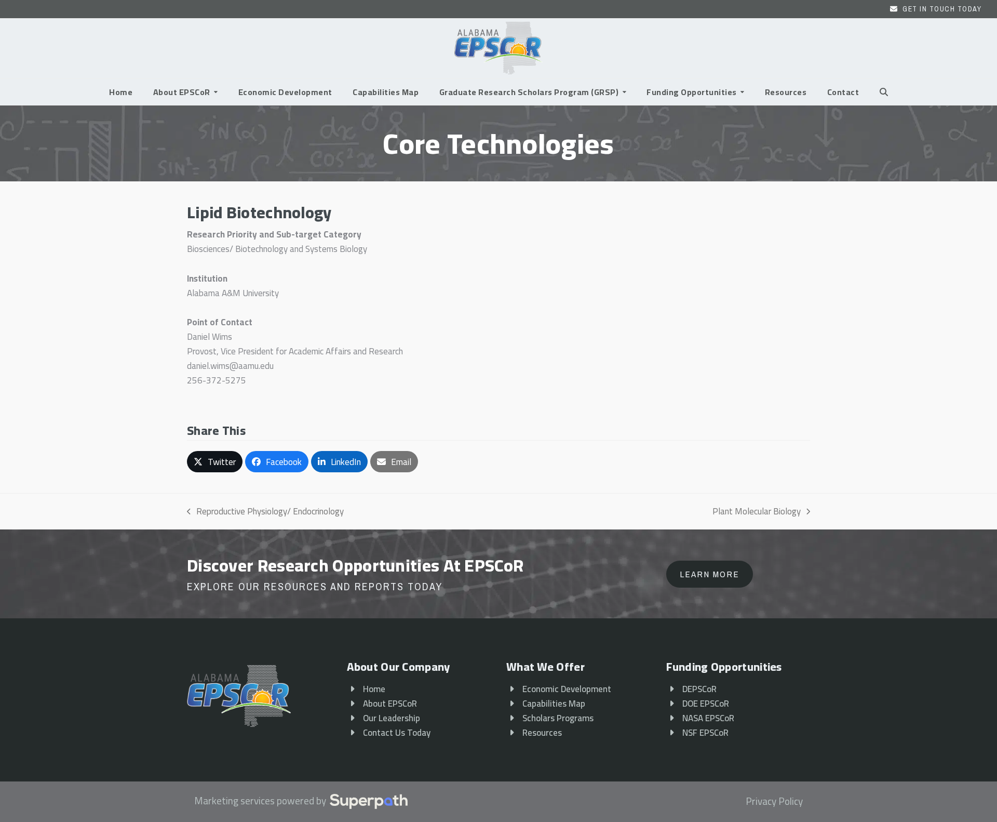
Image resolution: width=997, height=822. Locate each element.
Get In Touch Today (941, 9)
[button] (883, 92)
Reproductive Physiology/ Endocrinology (265, 511)
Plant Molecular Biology (756, 511)
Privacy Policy (774, 801)
